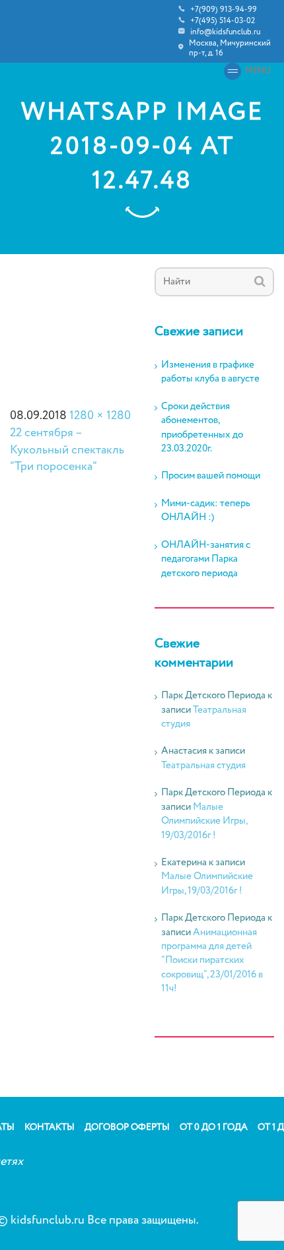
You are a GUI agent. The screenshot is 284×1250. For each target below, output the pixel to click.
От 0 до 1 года (214, 1127)
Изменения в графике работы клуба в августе (210, 372)
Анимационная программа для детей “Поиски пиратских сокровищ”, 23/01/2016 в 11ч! (212, 961)
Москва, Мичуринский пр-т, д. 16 (230, 48)
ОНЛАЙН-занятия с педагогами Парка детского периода (205, 560)
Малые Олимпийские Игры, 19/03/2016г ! (204, 821)
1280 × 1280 (100, 415)
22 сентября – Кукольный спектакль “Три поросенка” (67, 449)
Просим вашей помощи (210, 476)
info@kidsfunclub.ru (225, 32)
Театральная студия (203, 717)
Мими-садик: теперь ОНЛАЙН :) (205, 511)
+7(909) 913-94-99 (223, 9)
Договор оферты (127, 1127)
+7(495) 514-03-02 (222, 20)
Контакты (49, 1127)
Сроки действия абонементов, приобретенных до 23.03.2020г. (202, 428)
